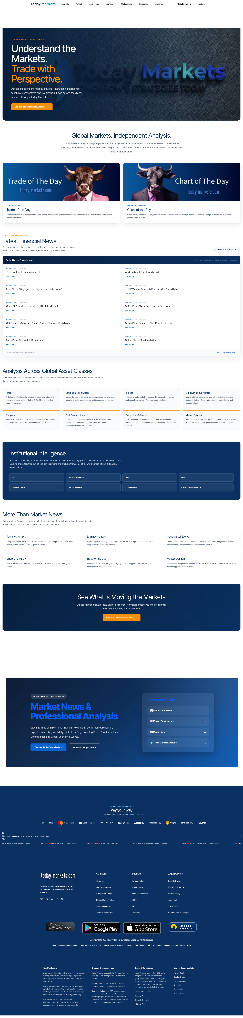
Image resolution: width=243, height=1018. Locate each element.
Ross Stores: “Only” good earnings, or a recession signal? (34, 289)
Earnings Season (96, 536)
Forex (8, 392)
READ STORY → (11, 276)
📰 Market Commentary (178, 721)
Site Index (177, 985)
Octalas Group (179, 977)
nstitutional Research (162, 945)
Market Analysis (180, 981)
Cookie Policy (138, 881)
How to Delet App (104, 906)
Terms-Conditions (140, 893)
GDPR (134, 900)
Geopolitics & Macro (136, 415)
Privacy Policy (138, 887)
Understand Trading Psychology (118, 945)
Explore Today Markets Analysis (32, 107)
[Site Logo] (43, 4)
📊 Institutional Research (178, 710)
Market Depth (179, 973)
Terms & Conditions (143, 992)
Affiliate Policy (174, 893)
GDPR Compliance (176, 887)
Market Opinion (194, 415)
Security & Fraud (142, 1000)
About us (100, 881)
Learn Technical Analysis (90, 945)
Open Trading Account (84, 747)
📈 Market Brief (178, 732)
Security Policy (174, 881)
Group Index (179, 989)
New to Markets (180, 993)
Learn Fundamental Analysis (64, 945)
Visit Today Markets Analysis (121, 617)
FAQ (133, 906)
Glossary (136, 912)
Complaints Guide (104, 893)
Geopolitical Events (178, 536)
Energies (10, 415)
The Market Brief (142, 945)
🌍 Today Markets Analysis (178, 742)
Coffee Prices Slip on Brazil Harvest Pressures (147, 306)
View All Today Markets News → (226, 352)
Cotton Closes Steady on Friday (140, 340)
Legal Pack (172, 900)
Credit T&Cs (173, 906)
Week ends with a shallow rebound (142, 272)
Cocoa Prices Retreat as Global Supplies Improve (149, 323)
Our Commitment (103, 887)
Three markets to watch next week (23, 272)
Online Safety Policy (105, 900)
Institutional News (183, 945)
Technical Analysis (17, 536)
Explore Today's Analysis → (48, 747)
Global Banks (131, 487)
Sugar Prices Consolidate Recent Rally (24, 340)
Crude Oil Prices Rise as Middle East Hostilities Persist (32, 306)
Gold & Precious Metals (198, 392)
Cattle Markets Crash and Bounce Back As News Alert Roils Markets (39, 323)
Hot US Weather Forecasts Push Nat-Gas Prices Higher (152, 289)
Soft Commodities (75, 415)
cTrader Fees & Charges (178, 912)
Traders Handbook (104, 912)
